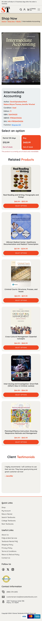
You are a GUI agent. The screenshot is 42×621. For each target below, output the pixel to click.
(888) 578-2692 (12, 592)
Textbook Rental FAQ (10, 541)
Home (4, 21)
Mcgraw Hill (16, 125)
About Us (5, 535)
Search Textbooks (8, 517)
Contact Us (6, 558)
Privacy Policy (7, 548)
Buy (24, 138)
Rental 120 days (9, 138)
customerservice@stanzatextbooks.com (22, 597)
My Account (6, 511)
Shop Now (11, 21)
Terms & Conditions (9, 551)
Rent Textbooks (7, 524)
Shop (4, 507)
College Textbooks (9, 521)
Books (18, 21)
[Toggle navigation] (38, 9)
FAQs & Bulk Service (9, 538)
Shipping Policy (7, 545)
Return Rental (7, 514)
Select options (21, 206)
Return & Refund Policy (10, 554)
